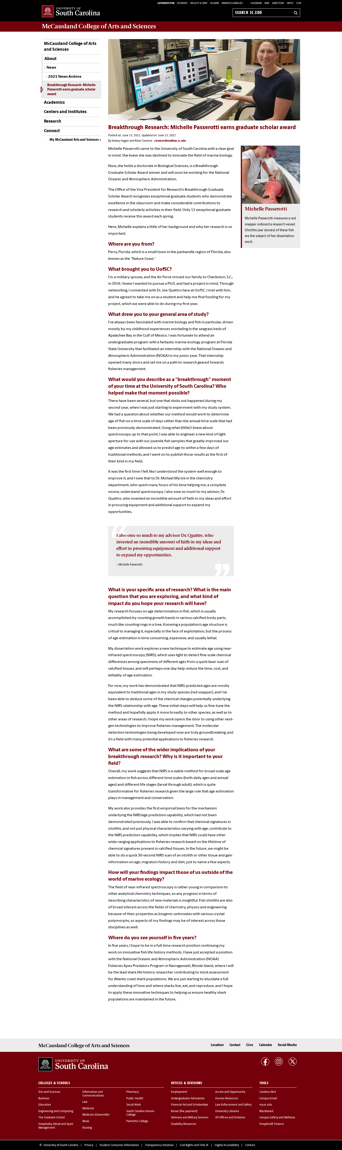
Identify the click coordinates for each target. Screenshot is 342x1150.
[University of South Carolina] (73, 1064)
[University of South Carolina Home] (71, 12)
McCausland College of (99, 26)
